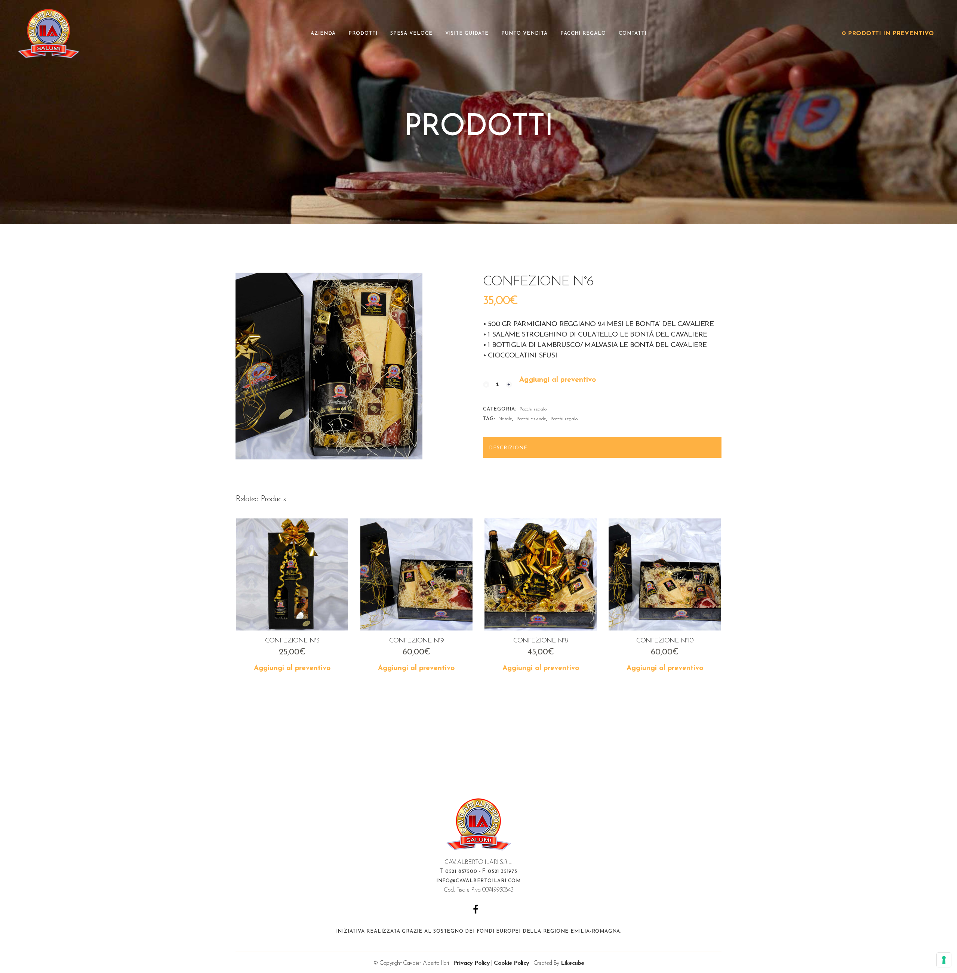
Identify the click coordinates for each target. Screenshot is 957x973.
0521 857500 (461, 871)
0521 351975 (502, 871)
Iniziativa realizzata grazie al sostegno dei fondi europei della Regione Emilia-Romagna (478, 931)
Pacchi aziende (531, 418)
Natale (505, 418)
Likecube (572, 963)
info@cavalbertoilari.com (478, 881)
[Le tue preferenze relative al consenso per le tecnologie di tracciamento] (944, 960)
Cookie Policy (511, 963)
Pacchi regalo (533, 409)
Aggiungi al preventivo (557, 380)
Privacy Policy (471, 963)
